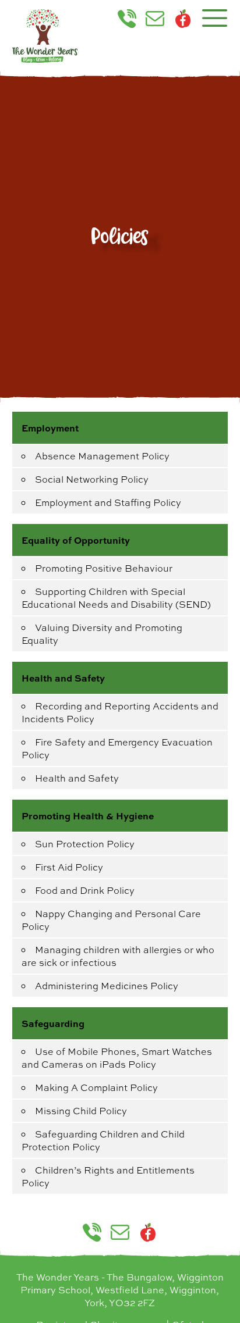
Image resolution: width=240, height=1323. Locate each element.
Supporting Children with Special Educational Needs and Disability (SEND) (116, 598)
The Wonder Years (44, 36)
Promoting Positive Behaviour (103, 568)
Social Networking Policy (92, 479)
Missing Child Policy (81, 1110)
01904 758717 (132, 18)
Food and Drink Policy (85, 890)
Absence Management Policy (102, 456)
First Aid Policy (69, 867)
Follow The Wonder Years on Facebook (183, 18)
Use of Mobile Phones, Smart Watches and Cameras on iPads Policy (117, 1058)
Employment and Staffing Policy (108, 502)
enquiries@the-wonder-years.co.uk (160, 18)
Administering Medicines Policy (106, 985)
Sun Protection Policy (85, 843)
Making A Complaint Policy (96, 1087)
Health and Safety (77, 778)
